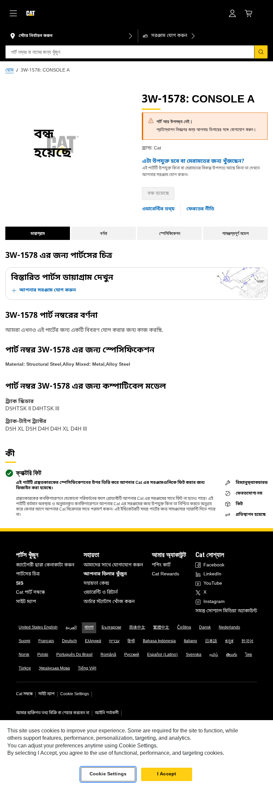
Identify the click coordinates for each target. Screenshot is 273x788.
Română (108, 655)
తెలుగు (231, 655)
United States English (38, 627)
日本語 (211, 641)
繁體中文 (161, 627)
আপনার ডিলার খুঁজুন (105, 574)
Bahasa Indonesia (159, 641)
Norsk (24, 655)
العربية (71, 627)
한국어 (247, 641)
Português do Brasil (74, 655)
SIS (19, 583)
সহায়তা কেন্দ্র (96, 583)
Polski (42, 655)
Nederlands (229, 627)
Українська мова (54, 668)
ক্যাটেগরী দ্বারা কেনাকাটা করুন (45, 565)
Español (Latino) (162, 655)
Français (46, 641)
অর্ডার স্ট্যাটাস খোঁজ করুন (109, 602)
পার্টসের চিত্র (28, 574)
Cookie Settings (74, 694)
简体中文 (137, 627)
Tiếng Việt (87, 668)
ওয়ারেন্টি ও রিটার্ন (101, 592)
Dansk (205, 627)
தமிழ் (213, 655)
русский (131, 655)
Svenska (193, 655)
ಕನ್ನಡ (229, 641)
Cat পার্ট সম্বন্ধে (30, 592)
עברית (114, 641)
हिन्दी (131, 641)
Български (111, 627)
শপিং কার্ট (161, 565)
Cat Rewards (165, 574)
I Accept (166, 774)
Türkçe (25, 668)
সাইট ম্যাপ (26, 602)
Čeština (184, 627)
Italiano (190, 641)
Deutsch (69, 641)
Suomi (24, 641)
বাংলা (89, 627)
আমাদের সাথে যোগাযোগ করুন (113, 565)
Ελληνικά (93, 641)
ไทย (248, 655)
